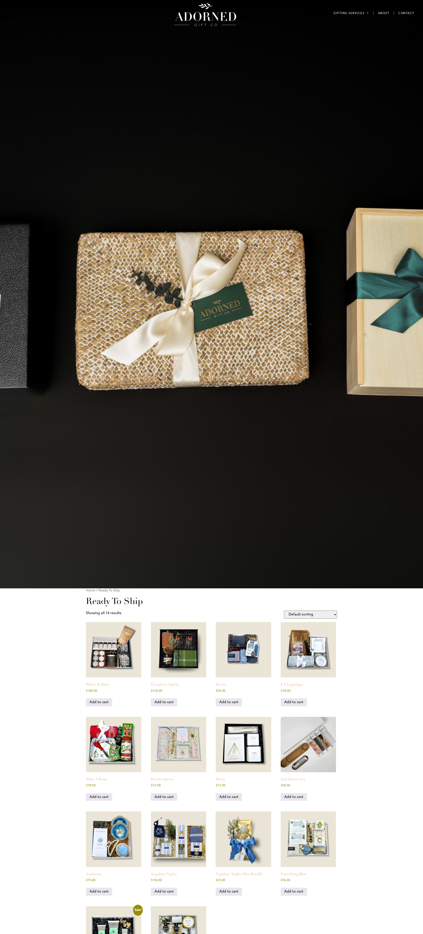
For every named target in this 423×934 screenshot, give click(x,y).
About (384, 13)
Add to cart (99, 702)
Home (90, 590)
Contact (406, 13)
